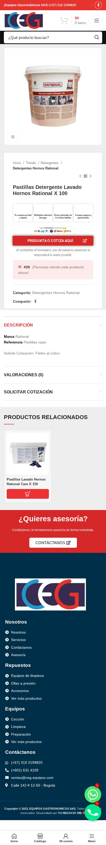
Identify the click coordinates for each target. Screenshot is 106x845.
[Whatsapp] (93, 794)
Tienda (31, 163)
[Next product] (90, 176)
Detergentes (50, 163)
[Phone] (93, 812)
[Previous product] (80, 176)
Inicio (17, 163)
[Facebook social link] (98, 5)
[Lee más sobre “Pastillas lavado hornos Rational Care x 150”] (28, 494)
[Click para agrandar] (13, 137)
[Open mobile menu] (97, 20)
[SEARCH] (96, 37)
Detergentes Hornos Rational (35, 168)
